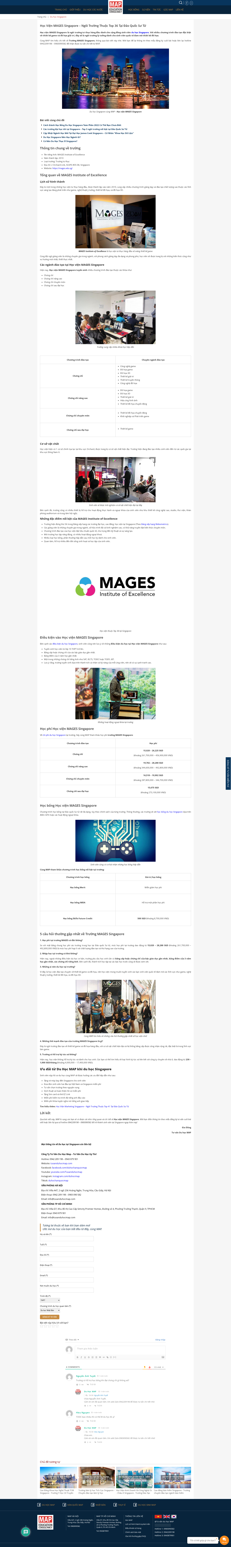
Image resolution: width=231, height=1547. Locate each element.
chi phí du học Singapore (54, 735)
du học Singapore (140, 32)
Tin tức (157, 9)
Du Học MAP (90, 1391)
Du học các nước (93, 9)
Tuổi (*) (43, 1244)
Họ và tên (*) (45, 1234)
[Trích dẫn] (100, 1357)
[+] (114, 1357)
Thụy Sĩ (121, 1505)
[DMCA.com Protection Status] (163, 1526)
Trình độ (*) (45, 1296)
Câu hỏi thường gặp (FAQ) (135, 1536)
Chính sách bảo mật (133, 1532)
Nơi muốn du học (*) (49, 1285)
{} (111, 1357)
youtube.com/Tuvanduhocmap (66, 1171)
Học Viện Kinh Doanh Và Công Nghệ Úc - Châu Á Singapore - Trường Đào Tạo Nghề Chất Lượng (134, 1491)
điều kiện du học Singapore (65, 643)
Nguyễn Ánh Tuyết (101, 1395)
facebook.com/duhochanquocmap (69, 1167)
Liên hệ (180, 9)
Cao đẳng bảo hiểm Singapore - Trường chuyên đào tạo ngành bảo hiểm (172, 1491)
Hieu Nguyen (99, 1432)
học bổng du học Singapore (169, 811)
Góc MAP (168, 9)
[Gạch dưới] (85, 1357)
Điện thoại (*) (46, 1265)
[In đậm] (77, 1357)
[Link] (107, 1357)
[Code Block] (104, 1357)
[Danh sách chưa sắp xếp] (96, 1357)
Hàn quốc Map (75, 1505)
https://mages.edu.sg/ (62, 168)
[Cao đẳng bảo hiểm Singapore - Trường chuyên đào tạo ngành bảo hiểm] (172, 1487)
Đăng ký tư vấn (50, 1317)
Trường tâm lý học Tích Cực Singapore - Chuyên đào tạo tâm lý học (96, 1491)
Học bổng (133, 9)
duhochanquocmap (58, 1180)
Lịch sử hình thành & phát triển (137, 1524)
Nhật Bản (100, 1505)
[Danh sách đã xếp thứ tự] (92, 1357)
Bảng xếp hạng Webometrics (154, 524)
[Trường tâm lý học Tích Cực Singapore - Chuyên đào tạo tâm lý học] (96, 1487)
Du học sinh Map (147, 1505)
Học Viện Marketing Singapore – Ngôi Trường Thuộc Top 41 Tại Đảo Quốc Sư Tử (92, 1106)
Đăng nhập (160, 1339)
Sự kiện (146, 9)
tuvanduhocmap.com (61, 1163)
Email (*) (44, 1275)
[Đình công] (89, 1357)
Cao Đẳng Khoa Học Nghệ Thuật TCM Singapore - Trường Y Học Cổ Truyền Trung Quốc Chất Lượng (57, 1491)
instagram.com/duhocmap (66, 1176)
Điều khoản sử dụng (133, 1528)
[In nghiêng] (81, 1357)
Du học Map (48, 1505)
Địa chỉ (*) (44, 1254)
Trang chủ (61, 9)
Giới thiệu (75, 9)
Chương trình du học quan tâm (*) (55, 1306)
